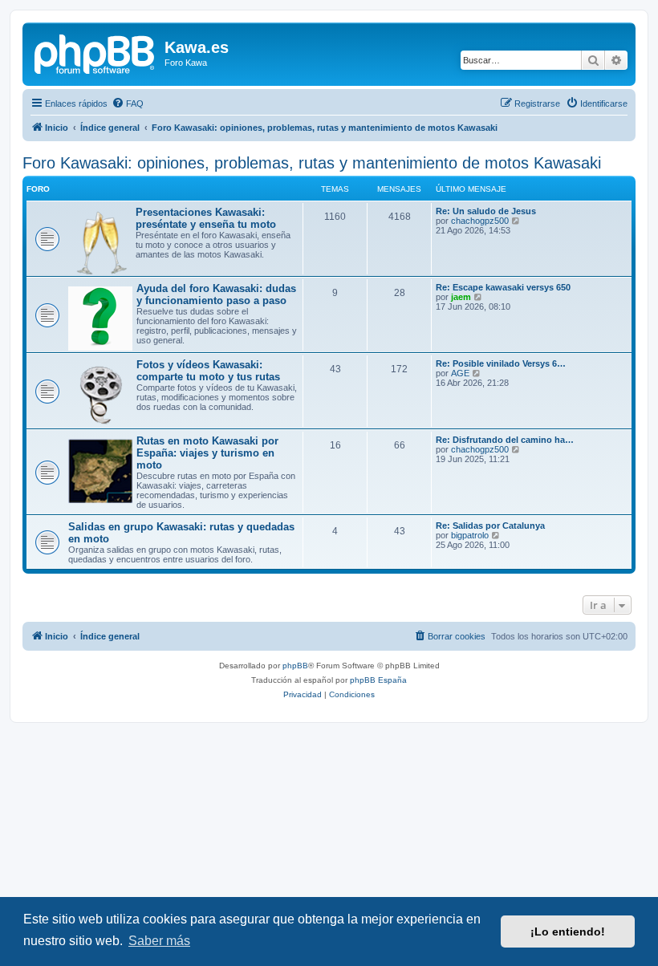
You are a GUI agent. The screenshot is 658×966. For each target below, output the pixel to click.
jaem (461, 297)
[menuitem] (128, 103)
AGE (460, 373)
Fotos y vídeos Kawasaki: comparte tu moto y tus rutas (208, 371)
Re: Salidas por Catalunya (490, 525)
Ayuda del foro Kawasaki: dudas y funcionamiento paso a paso (216, 294)
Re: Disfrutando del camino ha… (505, 439)
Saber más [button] (159, 941)
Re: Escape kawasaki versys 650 (503, 287)
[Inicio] (95, 52)
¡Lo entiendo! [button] (567, 931)
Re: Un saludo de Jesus (486, 211)
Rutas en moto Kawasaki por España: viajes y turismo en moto (207, 453)
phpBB (295, 665)
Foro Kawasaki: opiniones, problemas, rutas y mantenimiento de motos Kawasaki (311, 163)
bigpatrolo (470, 535)
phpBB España (378, 680)
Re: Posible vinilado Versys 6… (501, 363)
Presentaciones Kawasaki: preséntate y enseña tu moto (206, 218)
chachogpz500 (480, 220)
